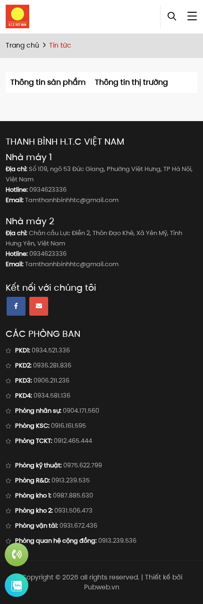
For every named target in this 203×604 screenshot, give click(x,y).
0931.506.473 (73, 510)
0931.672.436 (78, 525)
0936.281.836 (52, 365)
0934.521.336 (51, 350)
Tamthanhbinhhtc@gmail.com (71, 200)
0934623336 (48, 189)
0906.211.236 (51, 380)
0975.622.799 (82, 465)
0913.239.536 (117, 540)
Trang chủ (22, 45)
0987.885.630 (73, 495)
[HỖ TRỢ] (16, 554)
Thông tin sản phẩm (47, 82)
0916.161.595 (68, 425)
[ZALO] (16, 585)
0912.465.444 (73, 440)
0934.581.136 (52, 395)
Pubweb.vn (101, 587)
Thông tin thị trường (131, 82)
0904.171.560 (81, 410)
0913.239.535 (70, 480)
